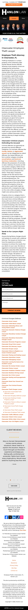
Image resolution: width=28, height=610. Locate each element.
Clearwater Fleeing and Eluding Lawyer (14, 355)
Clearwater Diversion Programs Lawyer (14, 342)
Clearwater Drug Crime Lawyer (11, 344)
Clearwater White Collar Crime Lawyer (13, 419)
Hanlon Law (19, 601)
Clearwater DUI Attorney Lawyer (12, 346)
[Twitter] (10, 517)
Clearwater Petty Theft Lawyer (13, 410)
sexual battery (6, 159)
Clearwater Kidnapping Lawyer (11, 359)
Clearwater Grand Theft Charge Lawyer (13, 406)
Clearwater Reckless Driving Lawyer (13, 372)
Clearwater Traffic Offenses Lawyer (12, 414)
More (23, 18)
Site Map (14, 568)
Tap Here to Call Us (14, 4)
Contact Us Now (14, 310)
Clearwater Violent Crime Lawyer (12, 417)
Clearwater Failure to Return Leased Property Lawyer (15, 402)
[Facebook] (6, 517)
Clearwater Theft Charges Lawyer (12, 389)
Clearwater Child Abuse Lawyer (11, 323)
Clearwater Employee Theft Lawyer (14, 412)
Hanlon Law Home (14, 12)
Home (4, 18)
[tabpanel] (14, 450)
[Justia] (18, 517)
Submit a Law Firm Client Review (14, 490)
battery (9, 151)
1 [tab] (7, 480)
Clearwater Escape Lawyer (10, 348)
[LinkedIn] (14, 517)
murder (4, 151)
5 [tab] (21, 480)
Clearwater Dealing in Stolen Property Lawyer (12, 398)
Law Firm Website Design (14, 608)
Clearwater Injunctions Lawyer (11, 357)
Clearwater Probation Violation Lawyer (13, 370)
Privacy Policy (14, 565)
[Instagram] (21, 517)
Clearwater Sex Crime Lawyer (11, 375)
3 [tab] (14, 480)
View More (14, 485)
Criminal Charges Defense (11, 318)
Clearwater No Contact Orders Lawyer (13, 366)
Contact (14, 18)
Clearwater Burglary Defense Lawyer (15, 395)
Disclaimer (14, 563)
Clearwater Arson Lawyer (9, 321)
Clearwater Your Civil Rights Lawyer (13, 421)
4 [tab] (17, 480)
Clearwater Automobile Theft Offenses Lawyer (12, 392)
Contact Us (6, 280)
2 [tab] (10, 480)
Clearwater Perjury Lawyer (10, 368)
